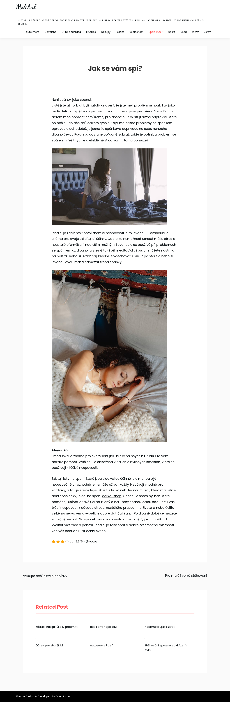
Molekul (25, 7)
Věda (183, 32)
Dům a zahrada (71, 32)
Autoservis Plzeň (101, 645)
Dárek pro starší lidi (49, 645)
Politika (120, 32)
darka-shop (111, 496)
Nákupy (105, 32)
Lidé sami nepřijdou (103, 627)
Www (195, 32)
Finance (91, 32)
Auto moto (32, 32)
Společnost (136, 32)
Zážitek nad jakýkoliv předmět (57, 627)
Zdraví (207, 32)
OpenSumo (63, 696)
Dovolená (50, 32)
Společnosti (156, 32)
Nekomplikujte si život (159, 627)
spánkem (164, 123)
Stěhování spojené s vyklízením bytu (166, 647)
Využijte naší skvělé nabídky (45, 576)
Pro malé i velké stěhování (186, 575)
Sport (171, 32)
